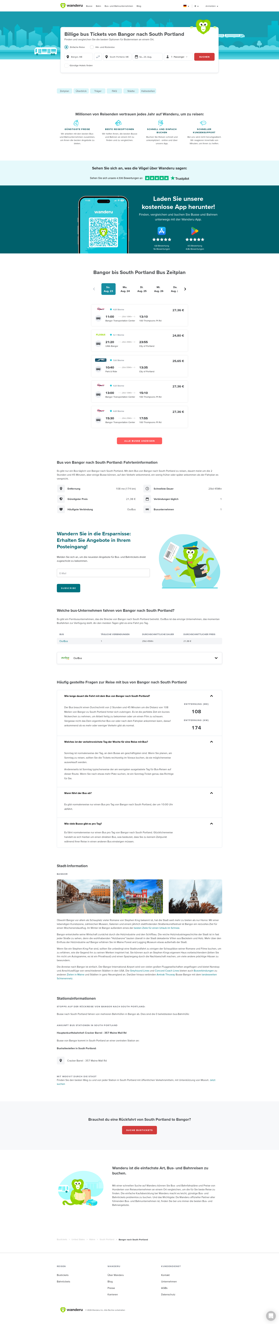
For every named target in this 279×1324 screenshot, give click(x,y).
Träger (97, 90)
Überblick (81, 90)
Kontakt (165, 1275)
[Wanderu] (71, 5)
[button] (186, 6)
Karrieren (113, 1294)
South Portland (107, 1239)
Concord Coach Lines (167, 970)
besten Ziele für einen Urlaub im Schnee (156, 927)
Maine (92, 1239)
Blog (139, 6)
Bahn (98, 6)
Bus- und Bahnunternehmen (119, 6)
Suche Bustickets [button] (139, 1130)
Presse (111, 1287)
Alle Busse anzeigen (139, 441)
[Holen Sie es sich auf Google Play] (195, 231)
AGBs (164, 1287)
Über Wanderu (116, 1275)
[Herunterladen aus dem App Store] (161, 231)
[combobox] (79, 57)
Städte (131, 90)
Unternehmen (169, 1281)
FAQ (114, 90)
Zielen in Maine (75, 974)
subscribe (68, 588)
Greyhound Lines (139, 970)
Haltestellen (148, 90)
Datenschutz (168, 1294)
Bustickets (62, 1239)
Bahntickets (63, 1281)
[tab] (77, 49)
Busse (89, 6)
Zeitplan (64, 90)
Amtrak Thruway (166, 974)
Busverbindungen (204, 970)
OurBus (63, 641)
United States (78, 1239)
